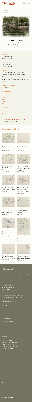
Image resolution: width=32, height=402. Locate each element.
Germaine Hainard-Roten (10, 342)
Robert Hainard (7, 340)
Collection (11, 119)
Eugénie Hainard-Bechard (10, 346)
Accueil (4, 119)
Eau (3, 103)
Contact (4, 383)
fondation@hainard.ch (9, 301)
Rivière (4, 101)
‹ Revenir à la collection (6, 11)
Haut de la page (25, 274)
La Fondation (6, 318)
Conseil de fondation (8, 324)
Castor (4, 99)
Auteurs (4, 336)
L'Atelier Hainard (7, 397)
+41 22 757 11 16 (9, 305)
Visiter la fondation (8, 322)
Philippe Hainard (7, 348)
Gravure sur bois (21, 119)
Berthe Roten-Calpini (8, 344)
